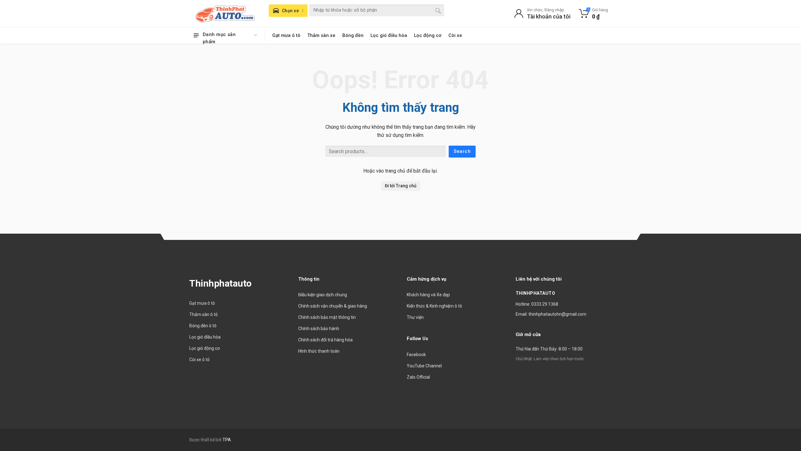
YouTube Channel (424, 365)
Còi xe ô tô (199, 359)
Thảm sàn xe (321, 35)
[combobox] (376, 10)
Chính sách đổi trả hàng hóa (325, 339)
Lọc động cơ (427, 35)
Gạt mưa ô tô (286, 35)
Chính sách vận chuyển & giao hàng (332, 305)
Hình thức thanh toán (318, 351)
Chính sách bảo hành (318, 328)
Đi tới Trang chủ (400, 185)
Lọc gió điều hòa (388, 35)
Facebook (416, 354)
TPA (226, 439)
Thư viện (415, 317)
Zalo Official (418, 377)
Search (462, 151)
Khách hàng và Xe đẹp (428, 294)
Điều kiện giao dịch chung (322, 294)
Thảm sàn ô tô (203, 314)
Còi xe (455, 35)
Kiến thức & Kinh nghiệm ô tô (434, 305)
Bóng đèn (353, 35)
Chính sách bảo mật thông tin (327, 317)
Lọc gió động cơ (204, 348)
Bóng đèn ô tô (203, 325)
